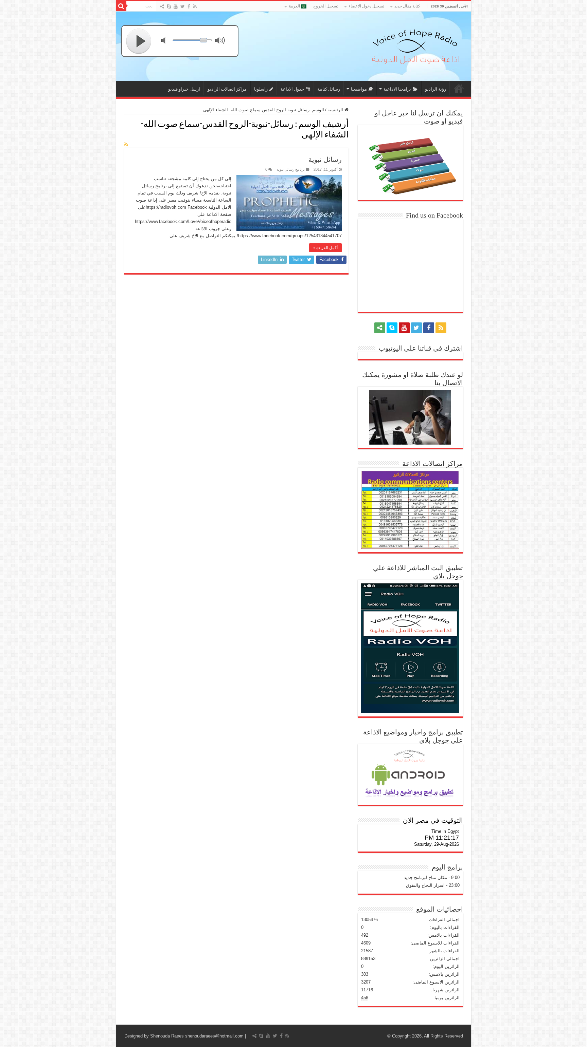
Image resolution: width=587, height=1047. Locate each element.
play (139, 41)
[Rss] (194, 6)
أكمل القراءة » (325, 247)
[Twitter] (182, 6)
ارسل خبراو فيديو (184, 89)
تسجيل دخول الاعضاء (366, 6)
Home (459, 88)
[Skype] (169, 6)
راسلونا (261, 89)
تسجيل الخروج (325, 6)
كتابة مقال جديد (407, 6)
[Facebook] (189, 6)
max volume (221, 41)
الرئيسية (335, 109)
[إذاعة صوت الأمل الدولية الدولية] (415, 45)
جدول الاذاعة (292, 89)
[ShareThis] (162, 6)
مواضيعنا (359, 89)
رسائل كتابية (328, 89)
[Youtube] (175, 6)
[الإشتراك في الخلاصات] (126, 144)
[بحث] (121, 6)
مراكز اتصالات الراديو (227, 89)
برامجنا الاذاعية (397, 89)
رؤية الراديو (435, 89)
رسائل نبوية (325, 159)
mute (167, 41)
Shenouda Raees (167, 1036)
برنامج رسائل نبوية (291, 169)
